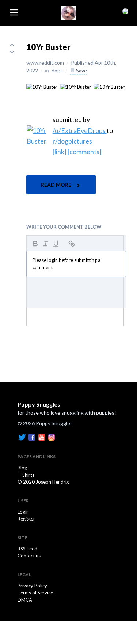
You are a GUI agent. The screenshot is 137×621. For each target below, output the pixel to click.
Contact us (29, 556)
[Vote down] (12, 52)
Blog (22, 467)
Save (81, 70)
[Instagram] (51, 437)
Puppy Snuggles (39, 404)
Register (26, 519)
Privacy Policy (32, 585)
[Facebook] (31, 437)
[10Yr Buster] (41, 86)
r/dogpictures (72, 141)
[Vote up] (12, 44)
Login (23, 512)
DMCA (25, 600)
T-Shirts (26, 475)
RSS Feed (27, 549)
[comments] (85, 152)
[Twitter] (22, 437)
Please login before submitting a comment (66, 263)
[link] (59, 152)
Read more (56, 185)
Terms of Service (35, 592)
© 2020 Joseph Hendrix (43, 482)
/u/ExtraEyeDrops (80, 130)
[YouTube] (41, 437)
